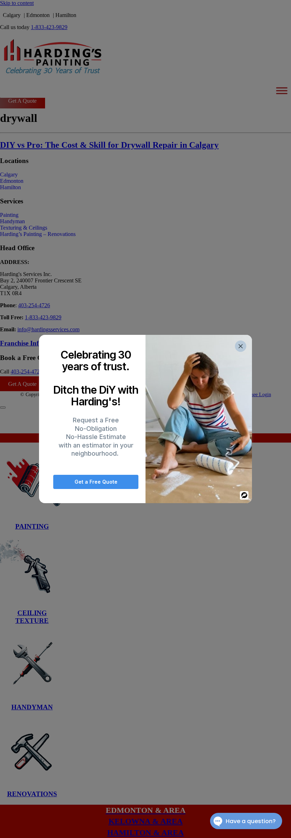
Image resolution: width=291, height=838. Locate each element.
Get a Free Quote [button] (96, 482)
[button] (240, 346)
